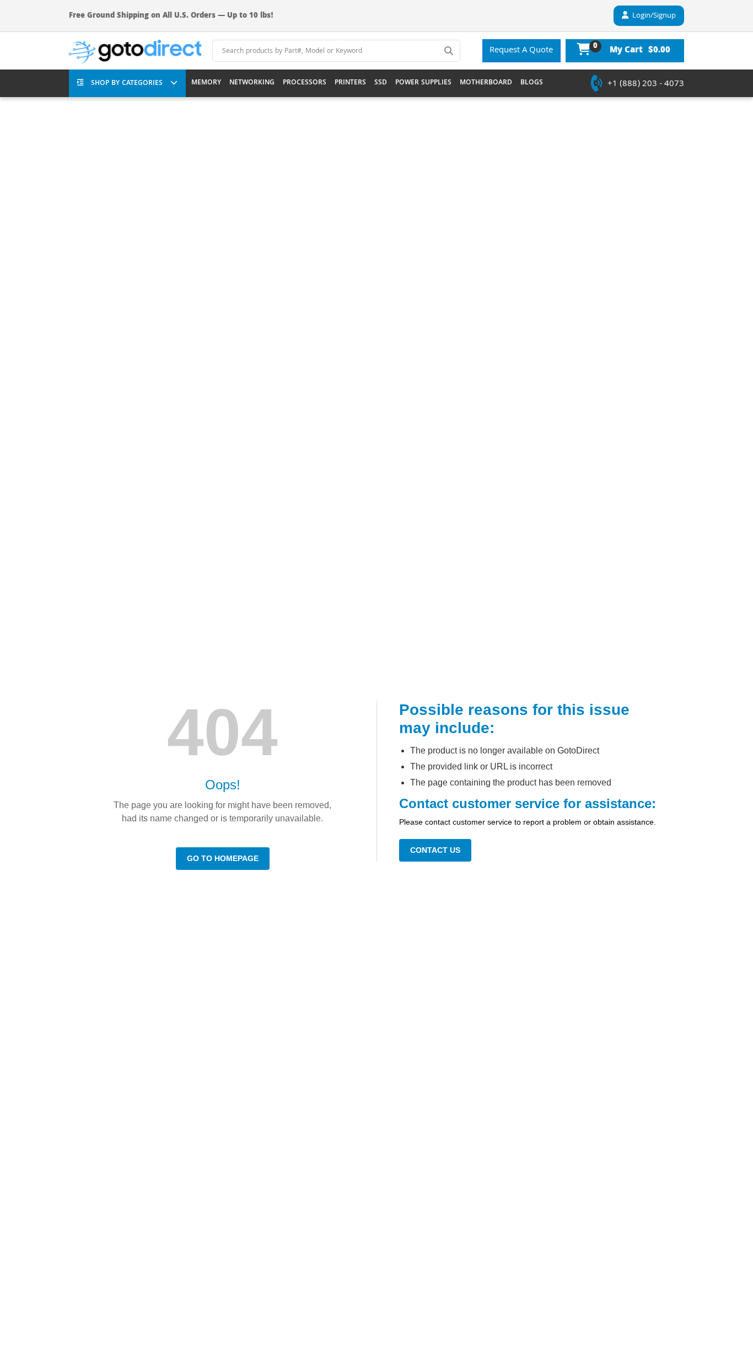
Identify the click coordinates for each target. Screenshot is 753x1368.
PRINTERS (350, 83)
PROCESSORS (304, 83)
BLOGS (531, 83)
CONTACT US (435, 850)
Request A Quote (521, 51)
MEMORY (206, 83)
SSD (380, 83)
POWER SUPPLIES (423, 83)
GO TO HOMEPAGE (223, 858)
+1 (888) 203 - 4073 (645, 84)
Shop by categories (127, 83)
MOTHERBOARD (486, 83)
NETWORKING (252, 83)
